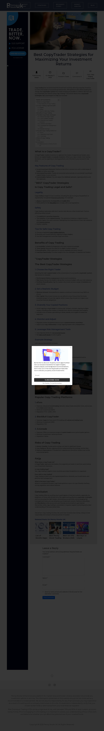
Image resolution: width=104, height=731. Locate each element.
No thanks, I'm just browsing (52, 383)
